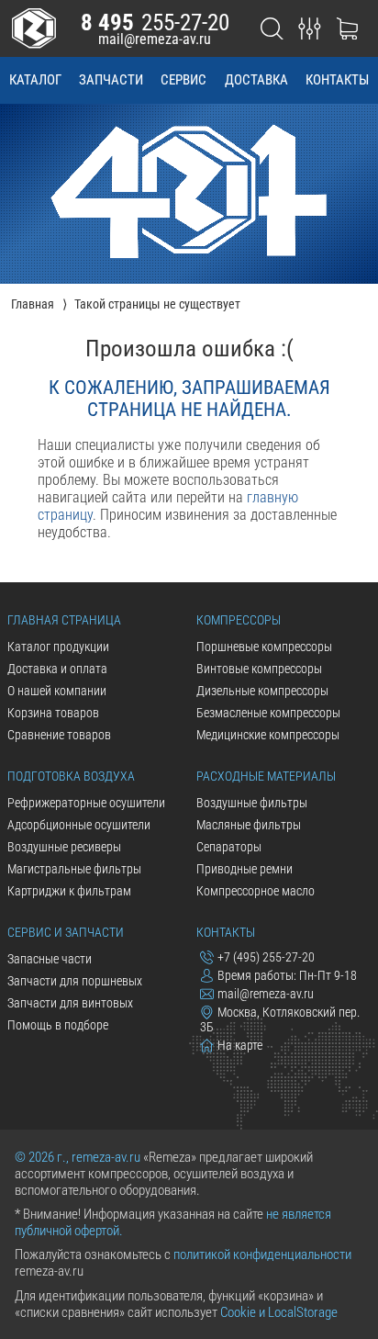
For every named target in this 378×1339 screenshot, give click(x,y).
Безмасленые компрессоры (268, 712)
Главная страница (64, 620)
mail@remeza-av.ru (154, 39)
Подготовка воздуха (71, 776)
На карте (239, 1045)
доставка (256, 80)
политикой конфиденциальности (262, 1254)
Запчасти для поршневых (74, 980)
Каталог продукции (58, 646)
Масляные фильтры (248, 824)
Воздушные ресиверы (64, 846)
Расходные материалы (266, 776)
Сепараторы (228, 846)
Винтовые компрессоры (259, 668)
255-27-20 (155, 22)
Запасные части (49, 958)
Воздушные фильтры (251, 802)
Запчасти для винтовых (70, 1003)
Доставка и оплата (57, 668)
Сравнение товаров (59, 734)
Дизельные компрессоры (262, 690)
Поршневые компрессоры (264, 646)
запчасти (111, 80)
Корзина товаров (53, 712)
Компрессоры (238, 620)
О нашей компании (56, 690)
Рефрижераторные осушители (86, 802)
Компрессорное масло (255, 890)
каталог (35, 80)
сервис (183, 80)
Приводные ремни (244, 868)
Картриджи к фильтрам (69, 890)
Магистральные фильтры (74, 868)
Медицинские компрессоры (267, 734)
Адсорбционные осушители (78, 824)
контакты (337, 80)
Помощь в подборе (57, 1025)
